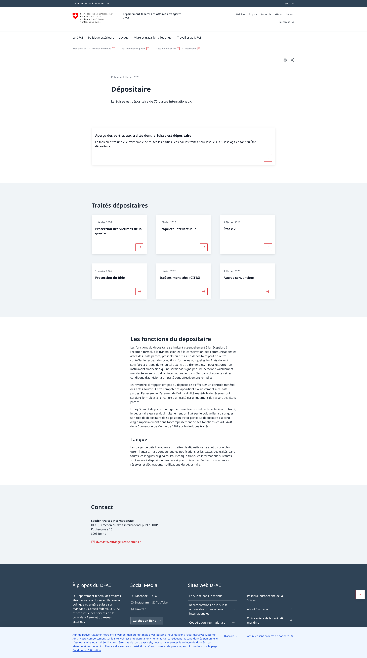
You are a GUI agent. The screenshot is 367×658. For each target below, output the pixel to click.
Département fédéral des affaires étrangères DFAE (152, 15)
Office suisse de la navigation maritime (266, 620)
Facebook (141, 596)
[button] (78, 37)
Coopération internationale (207, 622)
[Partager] (292, 60)
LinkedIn (140, 609)
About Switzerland (259, 609)
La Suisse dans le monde (205, 596)
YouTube (162, 602)
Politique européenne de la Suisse (265, 598)
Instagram (142, 602)
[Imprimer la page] (285, 60)
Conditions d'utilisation (87, 650)
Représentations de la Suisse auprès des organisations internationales (208, 609)
